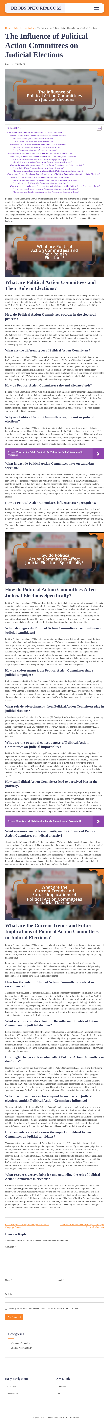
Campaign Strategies (20, 1343)
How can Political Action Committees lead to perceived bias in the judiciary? (38, 168)
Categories (62, 1386)
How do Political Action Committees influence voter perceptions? (34, 150)
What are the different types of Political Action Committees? (33, 139)
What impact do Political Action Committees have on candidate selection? (37, 147)
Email (60, 1280)
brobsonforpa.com (36, 8)
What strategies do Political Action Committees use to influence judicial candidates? (43, 157)
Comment (10, 1247)
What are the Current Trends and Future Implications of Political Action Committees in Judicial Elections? (53, 174)
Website (8, 1294)
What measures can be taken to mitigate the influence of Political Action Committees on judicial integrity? (48, 171)
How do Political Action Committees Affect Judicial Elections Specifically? (40, 153)
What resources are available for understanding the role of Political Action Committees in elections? (46, 192)
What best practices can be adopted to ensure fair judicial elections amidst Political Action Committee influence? (55, 186)
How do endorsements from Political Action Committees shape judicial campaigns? (40, 160)
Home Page (11, 1386)
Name (8, 1280)
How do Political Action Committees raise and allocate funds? (33, 141)
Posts (60, 1393)
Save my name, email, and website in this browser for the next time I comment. (43, 1308)
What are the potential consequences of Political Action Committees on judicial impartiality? (47, 165)
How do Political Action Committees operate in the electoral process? (38, 136)
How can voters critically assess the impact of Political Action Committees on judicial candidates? (45, 189)
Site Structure (12, 1393)
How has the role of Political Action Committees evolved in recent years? (39, 177)
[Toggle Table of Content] (98, 128)
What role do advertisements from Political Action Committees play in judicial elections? (42, 162)
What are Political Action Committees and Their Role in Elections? (36, 132)
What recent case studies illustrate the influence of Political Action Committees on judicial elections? (46, 180)
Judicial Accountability (21, 1348)
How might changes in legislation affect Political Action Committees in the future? (40, 183)
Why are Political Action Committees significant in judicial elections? (38, 144)
